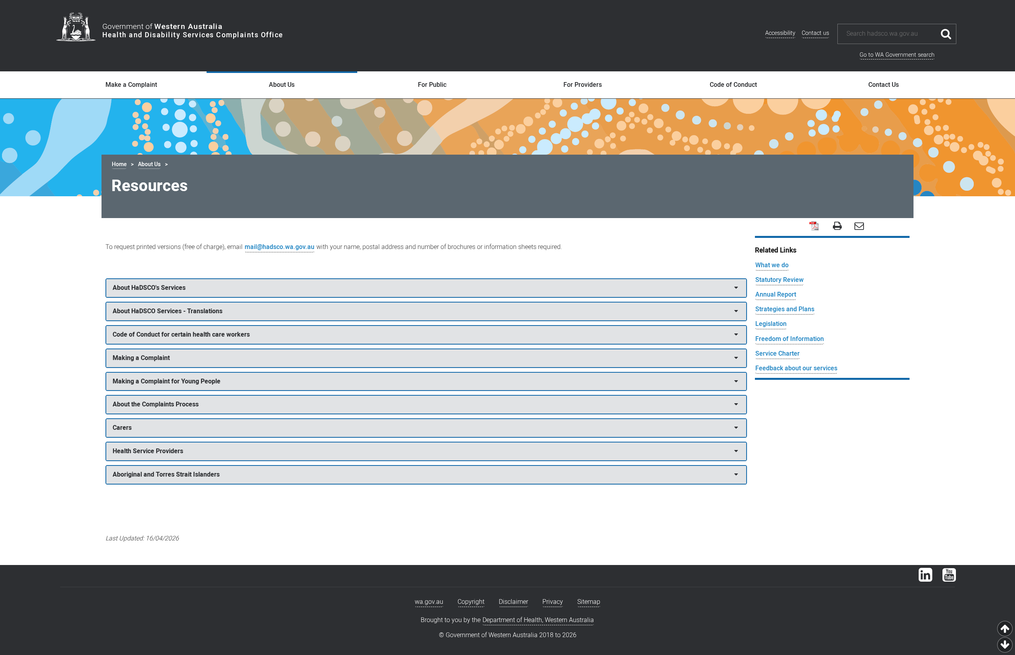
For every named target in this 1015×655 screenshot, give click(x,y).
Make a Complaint (131, 84)
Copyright (471, 602)
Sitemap (588, 602)
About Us (282, 84)
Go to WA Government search (897, 55)
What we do (772, 265)
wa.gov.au (429, 602)
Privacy (552, 602)
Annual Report (775, 294)
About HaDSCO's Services (149, 288)
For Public (432, 84)
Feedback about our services (796, 368)
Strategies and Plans (784, 309)
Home (119, 164)
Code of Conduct (733, 84)
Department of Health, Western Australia (538, 620)
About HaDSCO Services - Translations (167, 311)
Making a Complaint (141, 358)
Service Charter (777, 353)
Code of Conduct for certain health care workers (181, 334)
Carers (122, 428)
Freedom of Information (789, 339)
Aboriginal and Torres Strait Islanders (166, 474)
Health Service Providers (148, 451)
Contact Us (883, 84)
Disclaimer (513, 602)
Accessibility (780, 33)
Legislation (771, 324)
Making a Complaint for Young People (166, 381)
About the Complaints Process (156, 404)
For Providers (582, 84)
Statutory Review (779, 280)
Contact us (815, 33)
